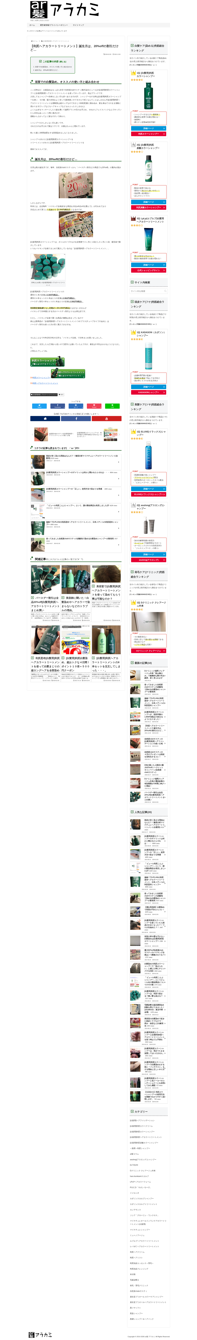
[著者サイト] (45, 418)
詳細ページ (149, 128)
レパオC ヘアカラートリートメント (144, 1246)
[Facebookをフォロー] (76, 418)
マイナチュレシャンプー (140, 1230)
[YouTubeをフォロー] (107, 418)
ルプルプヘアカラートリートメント (144, 1241)
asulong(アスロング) (148, 560)
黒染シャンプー (136, 1313)
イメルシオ (134, 1193)
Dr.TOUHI (134, 1165)
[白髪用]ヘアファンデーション (142, 1120)
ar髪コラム (134, 1154)
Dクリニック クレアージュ (148, 651)
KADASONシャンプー (148, 392)
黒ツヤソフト (135, 1308)
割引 (62, 394)
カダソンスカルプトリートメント (143, 1204)
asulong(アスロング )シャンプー (143, 1160)
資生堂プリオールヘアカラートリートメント (148, 1302)
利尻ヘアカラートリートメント (45, 383)
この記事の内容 (51, 61)
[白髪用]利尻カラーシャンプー (142, 1132)
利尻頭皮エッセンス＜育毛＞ (142, 1263)
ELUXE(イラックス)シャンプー (148, 494)
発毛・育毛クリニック (139, 1286)
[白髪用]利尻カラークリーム (141, 1126)
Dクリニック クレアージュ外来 (143, 1171)
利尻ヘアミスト (136, 1258)
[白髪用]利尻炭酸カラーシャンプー (144, 1143)
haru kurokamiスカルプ (139, 1176)
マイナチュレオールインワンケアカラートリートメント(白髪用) (148, 1222)
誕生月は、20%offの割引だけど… (47, 70)
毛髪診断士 (134, 1280)
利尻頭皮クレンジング (139, 1269)
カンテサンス (135, 1210)
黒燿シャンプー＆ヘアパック (142, 1319)
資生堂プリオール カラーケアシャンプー (146, 1297)
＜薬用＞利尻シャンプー (140, 1148)
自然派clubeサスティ (138, 1291)
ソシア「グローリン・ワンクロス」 (144, 1215)
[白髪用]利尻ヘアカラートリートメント (45, 394)
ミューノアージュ (137, 1235)
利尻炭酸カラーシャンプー (148, 207)
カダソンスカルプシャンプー (142, 1199)
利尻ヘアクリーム (137, 1252)
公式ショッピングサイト (148, 270)
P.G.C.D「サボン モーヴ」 (141, 1187)
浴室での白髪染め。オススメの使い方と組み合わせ (53, 67)
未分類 (132, 1274)
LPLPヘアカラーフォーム (140, 1182)
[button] (165, 291)
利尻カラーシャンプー (42, 378)
